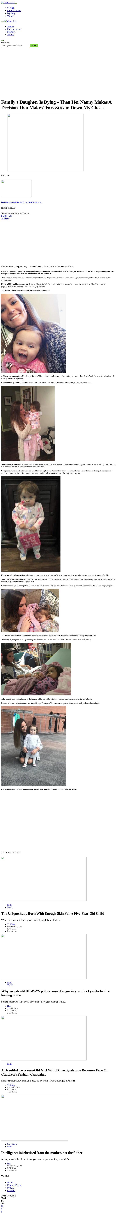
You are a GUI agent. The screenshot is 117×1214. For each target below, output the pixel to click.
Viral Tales (11, 924)
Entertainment (14, 10)
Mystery (11, 13)
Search (34, 45)
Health (9, 905)
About (10, 1182)
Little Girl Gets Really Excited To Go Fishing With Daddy (21, 202)
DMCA (10, 1187)
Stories (10, 7)
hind (9, 1006)
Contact (11, 1190)
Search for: (5, 43)
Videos (10, 16)
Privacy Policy (14, 1185)
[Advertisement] (58, 74)
